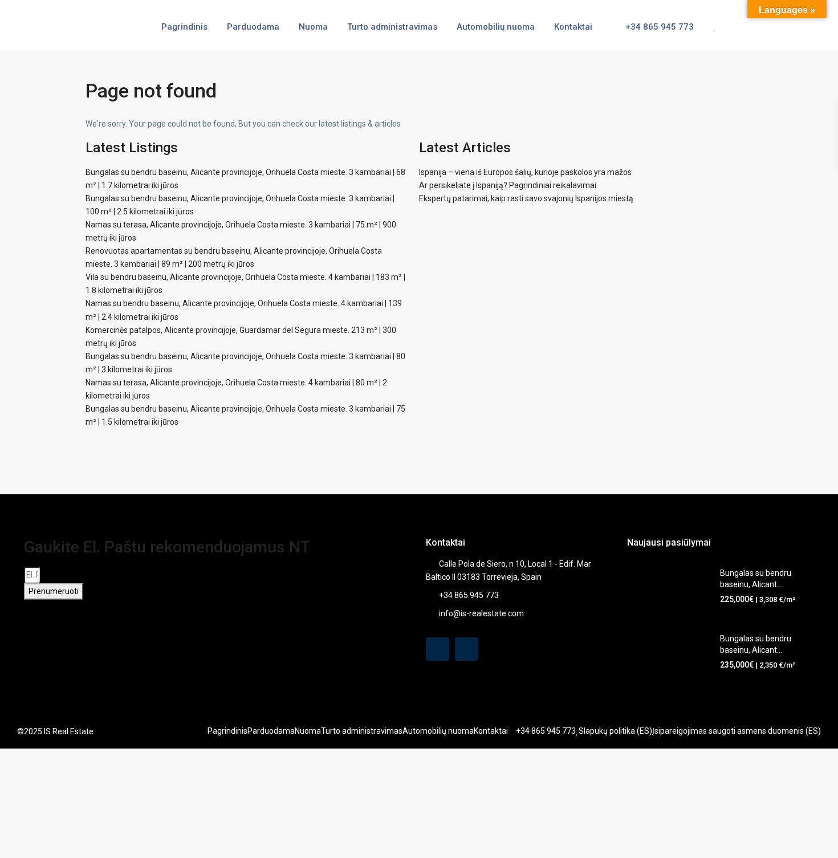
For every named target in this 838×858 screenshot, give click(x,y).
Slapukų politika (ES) (615, 730)
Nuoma (313, 27)
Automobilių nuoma (496, 27)
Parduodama (253, 27)
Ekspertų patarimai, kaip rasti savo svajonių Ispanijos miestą (526, 198)
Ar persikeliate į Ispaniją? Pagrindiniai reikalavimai (507, 185)
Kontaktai (573, 27)
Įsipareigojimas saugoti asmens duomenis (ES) (736, 730)
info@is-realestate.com (481, 613)
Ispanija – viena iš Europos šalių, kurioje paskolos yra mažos (525, 172)
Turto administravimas (392, 27)
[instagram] (466, 649)
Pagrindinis (184, 27)
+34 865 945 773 (658, 27)
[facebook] (437, 649)
